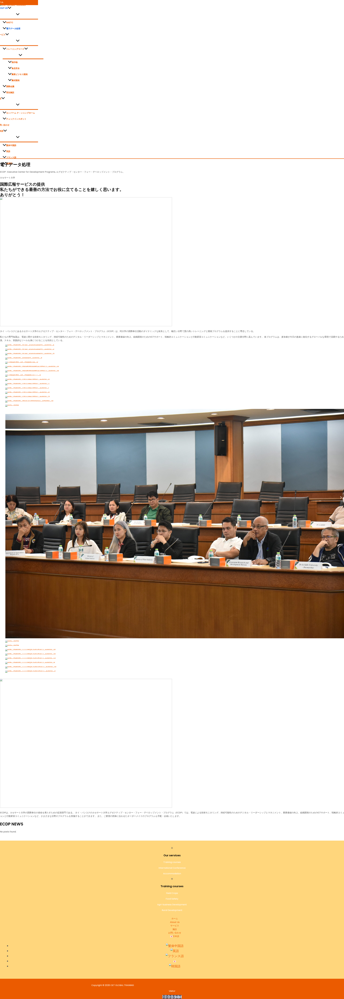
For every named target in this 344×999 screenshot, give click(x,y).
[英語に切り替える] (175, 951)
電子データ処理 (13, 28)
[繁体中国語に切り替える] (175, 946)
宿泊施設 (10, 92)
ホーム (174, 918)
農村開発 (16, 80)
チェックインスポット (16, 118)
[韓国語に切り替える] (174, 966)
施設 (175, 929)
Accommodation (172, 873)
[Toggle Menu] (20, 55)
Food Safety (172, 898)
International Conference (172, 867)
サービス (174, 925)
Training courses (172, 862)
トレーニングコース (15, 49)
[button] (9, 8)
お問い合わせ (174, 932)
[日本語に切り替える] (174, 961)
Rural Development (172, 910)
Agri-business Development (172, 904)
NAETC (9, 22)
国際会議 (10, 86)
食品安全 (16, 68)
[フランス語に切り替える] (175, 956)
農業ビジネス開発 (20, 74)
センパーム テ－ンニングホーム (20, 112)
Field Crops (172, 893)
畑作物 (15, 62)
